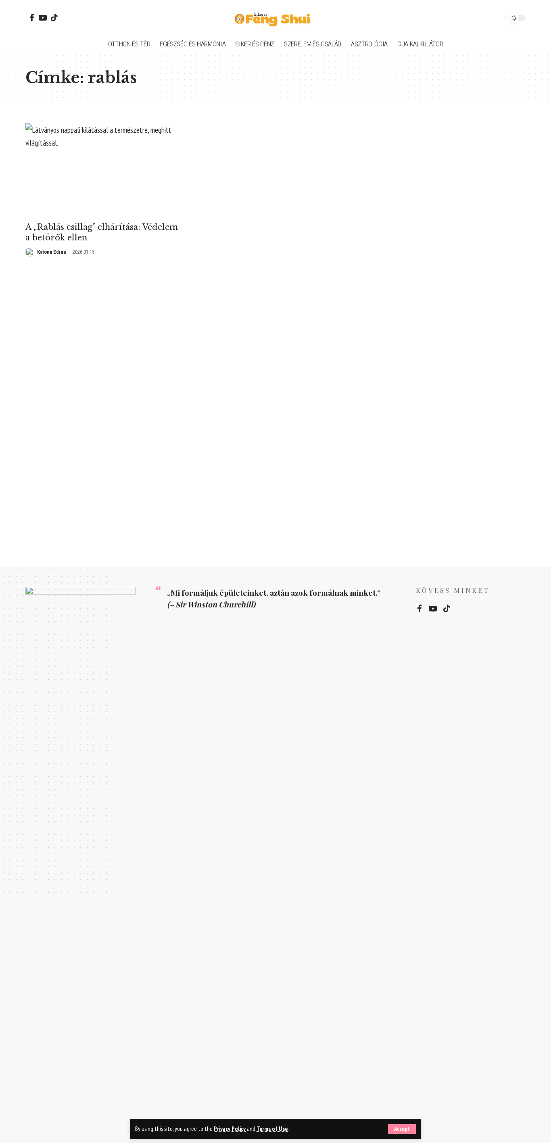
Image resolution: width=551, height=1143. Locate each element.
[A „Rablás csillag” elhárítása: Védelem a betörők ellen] (103, 170)
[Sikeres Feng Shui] (275, 18)
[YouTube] (42, 17)
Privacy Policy (230, 1129)
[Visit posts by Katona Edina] (29, 252)
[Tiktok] (54, 17)
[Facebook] (31, 17)
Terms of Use (272, 1129)
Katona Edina (51, 252)
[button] (402, 1129)
